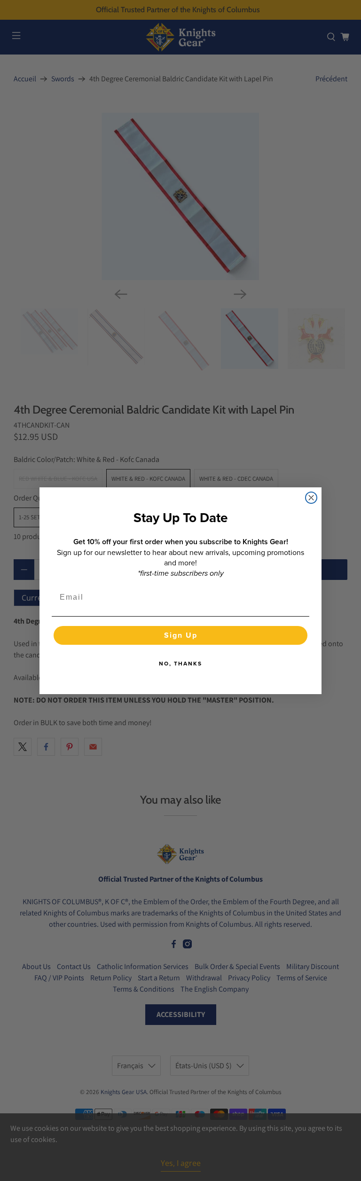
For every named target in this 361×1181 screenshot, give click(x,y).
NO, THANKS (180, 663)
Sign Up (180, 635)
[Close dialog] (311, 497)
